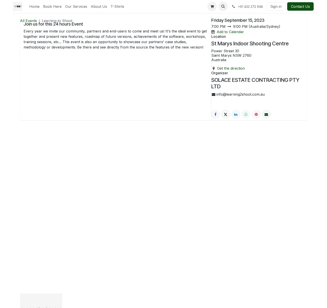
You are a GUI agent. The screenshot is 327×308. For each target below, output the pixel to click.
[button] (223, 6)
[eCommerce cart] (212, 6)
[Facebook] (215, 114)
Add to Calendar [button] (230, 32)
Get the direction (231, 68)
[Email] (266, 114)
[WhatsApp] (246, 114)
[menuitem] (34, 6)
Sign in (276, 6)
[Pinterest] (256, 114)
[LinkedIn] (236, 114)
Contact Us (300, 6)
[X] (226, 114)
